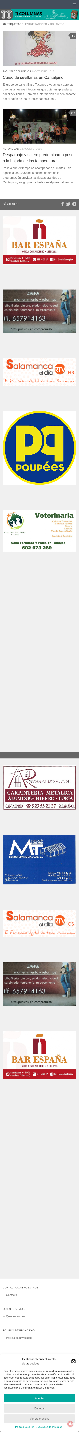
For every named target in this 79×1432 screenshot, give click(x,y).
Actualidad (11, 148)
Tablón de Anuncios (17, 71)
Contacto (11, 1294)
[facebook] (62, 204)
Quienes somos (15, 1316)
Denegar (39, 1408)
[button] (73, 1361)
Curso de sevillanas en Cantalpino (33, 77)
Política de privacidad (19, 1337)
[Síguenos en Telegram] (74, 204)
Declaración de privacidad (49, 1427)
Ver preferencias (39, 1418)
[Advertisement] (39, 616)
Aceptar (39, 1398)
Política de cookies (24, 1427)
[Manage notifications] (70, 1424)
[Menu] (74, 4)
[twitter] (68, 204)
